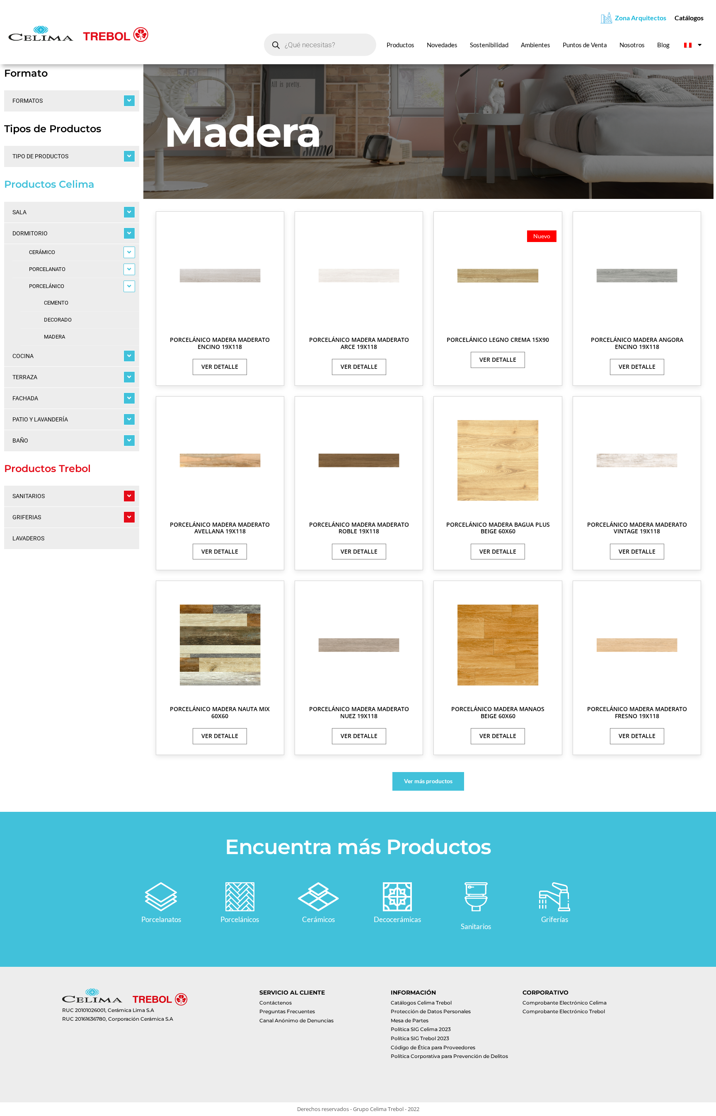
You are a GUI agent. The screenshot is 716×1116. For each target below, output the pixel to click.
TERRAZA (24, 377)
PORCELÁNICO (46, 286)
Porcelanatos (161, 919)
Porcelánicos (239, 919)
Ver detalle (219, 366)
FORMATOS (27, 100)
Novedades (442, 44)
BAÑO (20, 440)
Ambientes (535, 44)
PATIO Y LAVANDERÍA (40, 419)
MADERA (54, 337)
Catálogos (689, 18)
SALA (19, 212)
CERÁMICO (42, 252)
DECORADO (58, 320)
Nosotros (632, 44)
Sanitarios (476, 926)
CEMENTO (56, 303)
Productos (400, 44)
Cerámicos (318, 919)
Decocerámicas (397, 919)
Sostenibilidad (489, 44)
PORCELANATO (47, 269)
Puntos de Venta (585, 44)
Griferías (554, 919)
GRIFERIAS (26, 517)
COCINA (23, 356)
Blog (663, 44)
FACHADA (25, 398)
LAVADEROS (28, 538)
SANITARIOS (28, 496)
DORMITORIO (30, 233)
